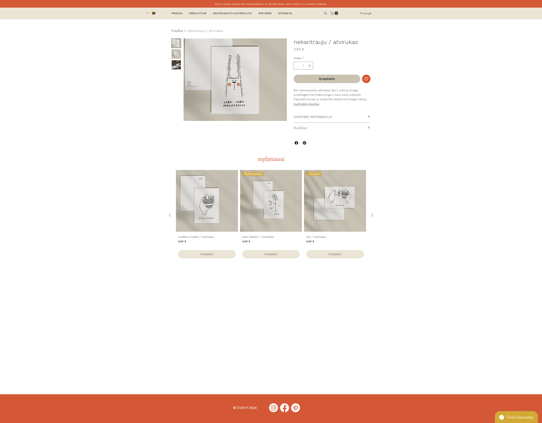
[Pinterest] (295, 407)
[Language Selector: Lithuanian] (151, 13)
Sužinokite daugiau (306, 103)
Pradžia (177, 31)
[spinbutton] (303, 65)
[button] (334, 13)
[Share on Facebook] (296, 142)
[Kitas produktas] (372, 215)
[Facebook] (284, 407)
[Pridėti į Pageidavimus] (366, 79)
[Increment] (309, 65)
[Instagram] (273, 407)
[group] (271, 215)
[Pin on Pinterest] (304, 142)
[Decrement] (297, 65)
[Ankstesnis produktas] (169, 215)
